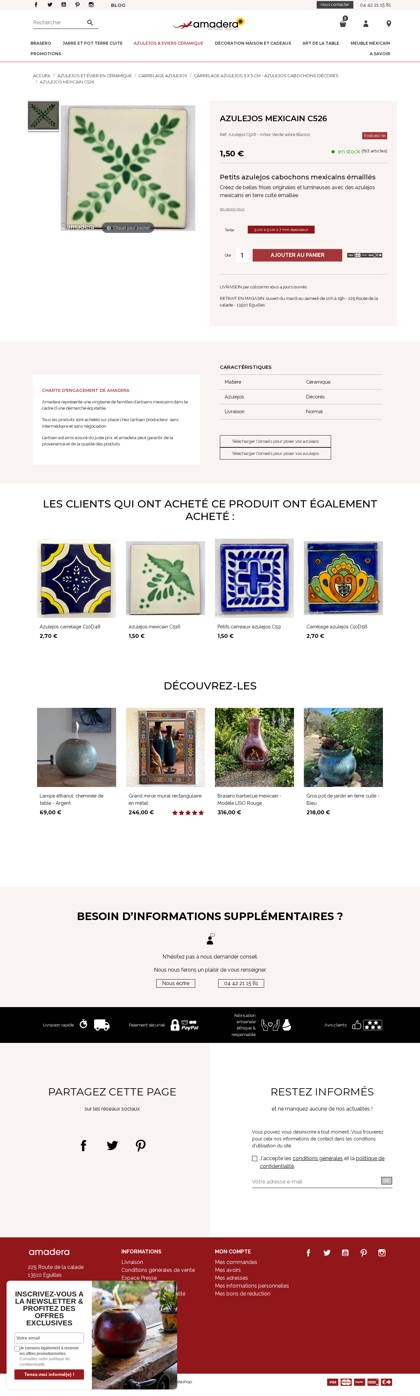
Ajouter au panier (298, 255)
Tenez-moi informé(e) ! (49, 1374)
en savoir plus (232, 209)
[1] (175, 813)
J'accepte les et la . (322, 1162)
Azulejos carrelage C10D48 (70, 626)
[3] (188, 813)
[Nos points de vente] (389, 23)
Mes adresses (231, 1278)
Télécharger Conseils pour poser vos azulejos (275, 441)
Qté (228, 255)
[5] (201, 813)
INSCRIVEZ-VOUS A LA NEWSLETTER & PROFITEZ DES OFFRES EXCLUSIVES (49, 1309)
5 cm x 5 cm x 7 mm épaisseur (281, 229)
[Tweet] (112, 1145)
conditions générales (318, 1158)
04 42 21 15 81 (375, 5)
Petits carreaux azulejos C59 (249, 626)
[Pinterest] (140, 1145)
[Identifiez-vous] (366, 23)
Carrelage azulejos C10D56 (337, 626)
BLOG (118, 5)
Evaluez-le (374, 135)
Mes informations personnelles (252, 1286)
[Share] (83, 1145)
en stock (349, 151)
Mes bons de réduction (242, 1294)
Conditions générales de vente (158, 1270)
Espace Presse (139, 1278)
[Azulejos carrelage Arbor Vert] (43, 116)
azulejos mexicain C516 (154, 626)
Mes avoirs (228, 1270)
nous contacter (335, 4)
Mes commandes (236, 1262)
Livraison (132, 1262)
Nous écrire (175, 983)
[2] (181, 813)
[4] (194, 813)
